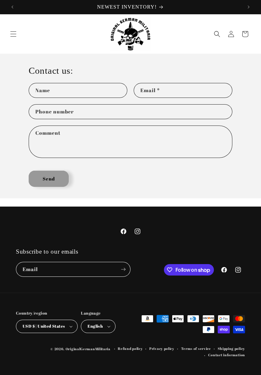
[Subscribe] (123, 269)
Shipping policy (231, 348)
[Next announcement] (249, 7)
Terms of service (196, 348)
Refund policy (130, 348)
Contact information (226, 354)
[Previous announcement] (12, 7)
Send (49, 178)
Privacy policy (161, 348)
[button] (13, 34)
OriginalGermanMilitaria (88, 348)
